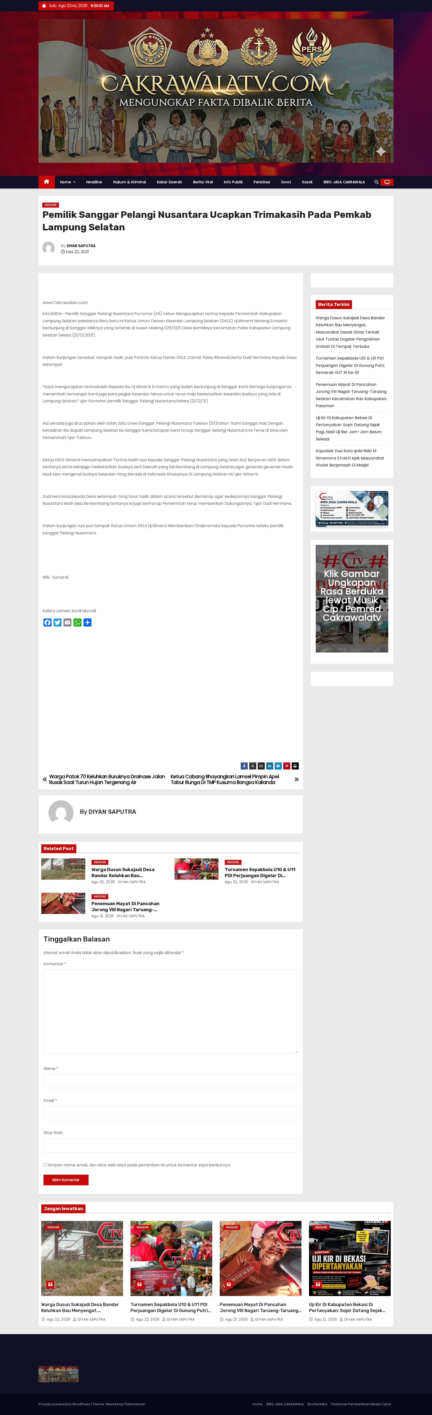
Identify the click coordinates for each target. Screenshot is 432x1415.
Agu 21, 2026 (103, 915)
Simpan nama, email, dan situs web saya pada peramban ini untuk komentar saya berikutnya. (139, 1165)
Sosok (307, 182)
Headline (94, 182)
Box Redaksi (317, 1404)
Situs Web (53, 1133)
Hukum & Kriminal (129, 182)
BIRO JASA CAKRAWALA (344, 182)
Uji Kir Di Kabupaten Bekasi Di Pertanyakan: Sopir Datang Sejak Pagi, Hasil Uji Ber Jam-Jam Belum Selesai (346, 1313)
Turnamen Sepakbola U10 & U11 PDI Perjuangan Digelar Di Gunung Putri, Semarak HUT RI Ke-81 (350, 365)
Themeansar (134, 1404)
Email (50, 1101)
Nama (51, 1068)
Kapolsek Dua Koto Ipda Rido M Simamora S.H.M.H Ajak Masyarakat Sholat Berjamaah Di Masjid (350, 458)
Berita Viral (203, 182)
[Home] (46, 182)
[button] (376, 182)
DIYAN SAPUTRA (81, 246)
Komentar (55, 964)
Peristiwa (262, 182)
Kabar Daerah (169, 182)
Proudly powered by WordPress (64, 1404)
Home (66, 182)
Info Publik (233, 182)
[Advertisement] (170, 696)
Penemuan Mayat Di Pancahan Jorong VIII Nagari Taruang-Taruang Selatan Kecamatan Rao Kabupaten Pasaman (259, 1313)
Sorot (286, 182)
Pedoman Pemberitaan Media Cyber (361, 1404)
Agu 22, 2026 (103, 881)
